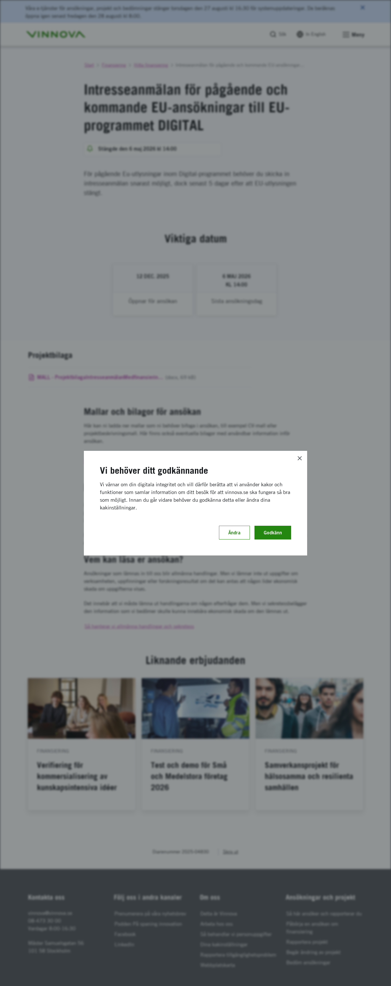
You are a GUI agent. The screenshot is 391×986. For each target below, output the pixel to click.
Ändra (234, 532)
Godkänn (273, 532)
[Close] (299, 458)
